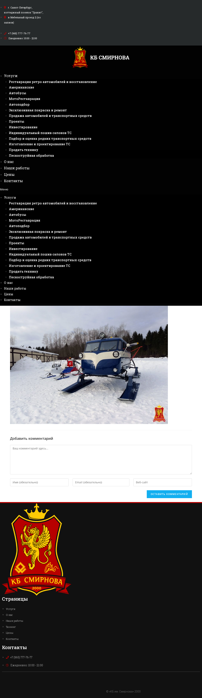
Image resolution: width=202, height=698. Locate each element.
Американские (21, 87)
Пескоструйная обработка (31, 155)
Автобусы (17, 93)
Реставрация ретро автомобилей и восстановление (53, 82)
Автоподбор (19, 104)
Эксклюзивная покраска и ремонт (38, 110)
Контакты (13, 180)
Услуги (11, 75)
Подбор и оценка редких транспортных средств (50, 138)
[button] (101, 189)
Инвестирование (23, 127)
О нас (9, 161)
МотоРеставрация (24, 99)
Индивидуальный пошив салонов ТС (40, 133)
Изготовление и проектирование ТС (39, 144)
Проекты (16, 121)
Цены (9, 174)
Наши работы (17, 168)
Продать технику (23, 150)
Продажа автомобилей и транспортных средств (50, 116)
